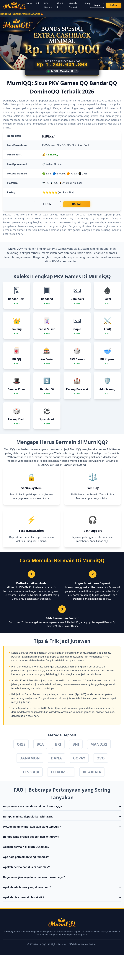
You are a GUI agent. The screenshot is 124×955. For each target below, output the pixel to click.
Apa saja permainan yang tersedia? (62, 857)
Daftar (113, 5)
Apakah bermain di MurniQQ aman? (62, 846)
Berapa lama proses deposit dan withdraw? (62, 836)
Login (97, 5)
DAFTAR (77, 204)
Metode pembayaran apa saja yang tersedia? (62, 826)
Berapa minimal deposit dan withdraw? (62, 816)
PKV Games (59, 261)
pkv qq (117, 123)
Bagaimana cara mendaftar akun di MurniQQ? (62, 806)
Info (38, 3)
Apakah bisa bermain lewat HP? (62, 897)
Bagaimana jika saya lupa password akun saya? (62, 877)
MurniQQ (48, 135)
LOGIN (47, 204)
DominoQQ (9, 100)
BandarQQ (39, 670)
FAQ (87, 3)
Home (29, 3)
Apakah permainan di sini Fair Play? (62, 867)
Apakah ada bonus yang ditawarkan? (62, 887)
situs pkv (90, 226)
